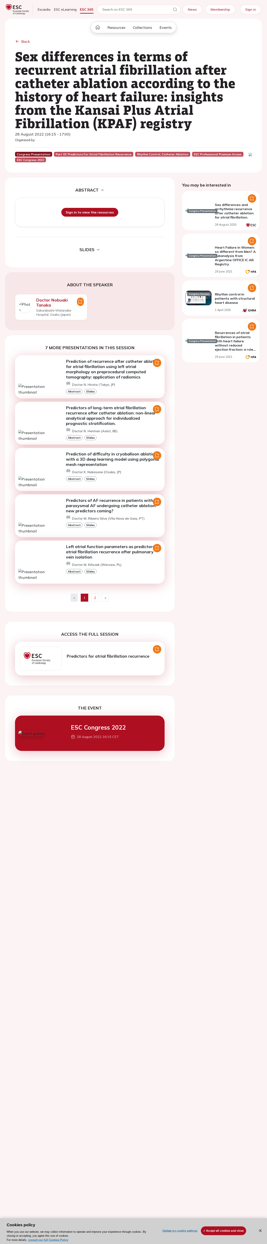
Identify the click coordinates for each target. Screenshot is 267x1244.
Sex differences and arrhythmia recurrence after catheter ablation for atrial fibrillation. (234, 211)
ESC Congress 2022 (98, 727)
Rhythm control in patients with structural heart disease (235, 298)
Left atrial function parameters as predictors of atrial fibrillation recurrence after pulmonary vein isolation (113, 552)
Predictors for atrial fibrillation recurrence (108, 656)
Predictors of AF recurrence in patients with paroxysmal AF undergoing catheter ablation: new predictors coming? (111, 505)
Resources (116, 27)
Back (25, 41)
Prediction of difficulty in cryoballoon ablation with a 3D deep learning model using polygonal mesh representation (112, 459)
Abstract (74, 391)
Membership (220, 9)
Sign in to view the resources (90, 212)
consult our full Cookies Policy (48, 1239)
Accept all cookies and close (225, 1230)
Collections (142, 27)
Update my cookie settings (179, 1230)
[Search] (175, 10)
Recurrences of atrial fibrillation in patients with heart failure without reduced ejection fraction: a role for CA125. (234, 343)
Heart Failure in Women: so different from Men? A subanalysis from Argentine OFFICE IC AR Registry (235, 255)
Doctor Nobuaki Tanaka (52, 302)
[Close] (260, 1230)
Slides (90, 391)
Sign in (250, 9)
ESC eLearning (65, 9)
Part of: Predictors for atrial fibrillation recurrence (93, 154)
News (192, 9)
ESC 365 (86, 9)
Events (166, 27)
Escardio (44, 9)
